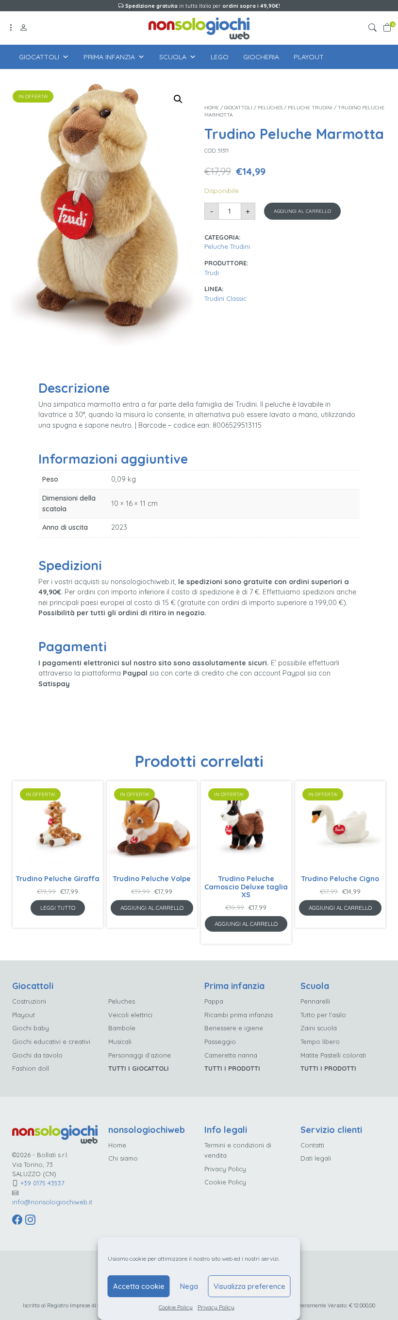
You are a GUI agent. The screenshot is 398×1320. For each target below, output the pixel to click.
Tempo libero (320, 1041)
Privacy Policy (216, 1307)
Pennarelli (315, 1001)
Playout (309, 56)
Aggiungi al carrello (302, 211)
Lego (220, 56)
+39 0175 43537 (42, 1183)
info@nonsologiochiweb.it (52, 1202)
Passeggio (220, 1041)
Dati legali (315, 1158)
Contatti (312, 1145)
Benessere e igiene (233, 1028)
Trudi (211, 273)
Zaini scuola (318, 1028)
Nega (189, 1286)
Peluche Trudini (310, 107)
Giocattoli (39, 56)
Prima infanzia (109, 56)
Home (211, 107)
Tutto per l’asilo (323, 1015)
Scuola (172, 56)
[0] (387, 28)
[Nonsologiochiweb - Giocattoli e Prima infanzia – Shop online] (199, 27)
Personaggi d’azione (139, 1055)
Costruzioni (29, 1001)
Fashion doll (30, 1068)
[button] (374, 28)
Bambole (121, 1028)
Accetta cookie (139, 1286)
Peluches (270, 107)
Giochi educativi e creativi (51, 1041)
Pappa (213, 1001)
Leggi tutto (57, 907)
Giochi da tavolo (37, 1055)
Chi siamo (123, 1158)
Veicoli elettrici (130, 1015)
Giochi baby (30, 1028)
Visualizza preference (249, 1286)
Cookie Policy (176, 1307)
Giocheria (261, 56)
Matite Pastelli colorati (333, 1055)
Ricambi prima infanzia (238, 1015)
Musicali (120, 1041)
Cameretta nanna (230, 1055)
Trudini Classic (225, 298)
